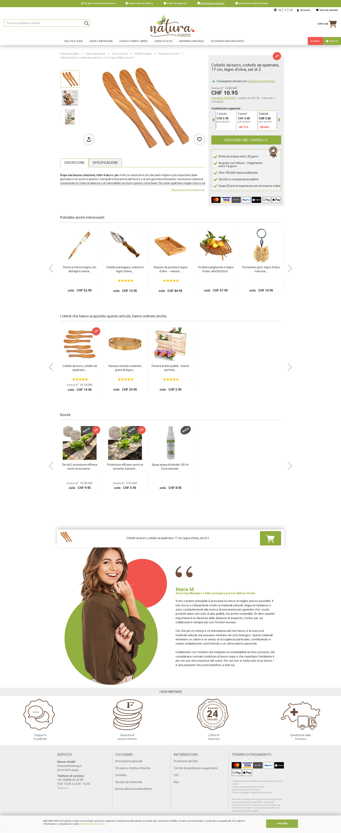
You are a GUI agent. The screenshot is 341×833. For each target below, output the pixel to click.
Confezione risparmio (225, 108)
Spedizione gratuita (213, 3)
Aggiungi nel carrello (246, 140)
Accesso (304, 10)
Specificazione (105, 163)
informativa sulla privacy (92, 824)
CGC (176, 775)
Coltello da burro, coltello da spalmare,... (80, 368)
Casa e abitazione (101, 41)
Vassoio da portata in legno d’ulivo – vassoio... (170, 269)
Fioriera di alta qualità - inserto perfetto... (170, 368)
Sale (316, 41)
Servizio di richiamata (128, 782)
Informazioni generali (128, 761)
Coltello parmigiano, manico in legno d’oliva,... (125, 269)
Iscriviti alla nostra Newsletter (133, 788)
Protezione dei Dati (185, 761)
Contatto (120, 775)
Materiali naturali (191, 41)
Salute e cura (73, 41)
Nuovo (333, 41)
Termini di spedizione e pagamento (196, 768)
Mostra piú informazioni (187, 190)
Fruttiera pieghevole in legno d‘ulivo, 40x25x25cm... (216, 269)
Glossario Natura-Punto (227, 41)
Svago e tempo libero (133, 41)
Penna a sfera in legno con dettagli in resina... (79, 269)
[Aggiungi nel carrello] (270, 538)
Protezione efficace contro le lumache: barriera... (125, 466)
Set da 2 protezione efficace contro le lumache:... (79, 466)
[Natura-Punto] (172, 26)
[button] (51, 268)
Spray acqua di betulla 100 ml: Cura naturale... (170, 466)
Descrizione (74, 163)
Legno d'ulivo (163, 41)
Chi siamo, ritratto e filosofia (132, 768)
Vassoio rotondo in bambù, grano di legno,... (125, 368)
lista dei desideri (328, 10)
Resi (176, 782)
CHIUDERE (282, 823)
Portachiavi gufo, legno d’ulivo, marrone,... (261, 269)
